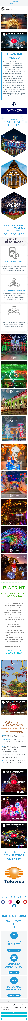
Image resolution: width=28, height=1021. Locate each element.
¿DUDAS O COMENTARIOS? (14, 965)
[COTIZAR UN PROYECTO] (14, 935)
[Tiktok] (18, 902)
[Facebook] (3, 902)
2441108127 (16, 2)
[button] (3, 679)
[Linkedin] (14, 906)
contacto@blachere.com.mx (14, 4)
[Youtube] (25, 902)
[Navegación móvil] (26, 9)
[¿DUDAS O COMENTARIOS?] (14, 958)
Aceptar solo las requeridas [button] (14, 1015)
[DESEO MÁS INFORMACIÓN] (14, 980)
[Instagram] (10, 902)
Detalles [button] (14, 1019)
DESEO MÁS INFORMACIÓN (14, 988)
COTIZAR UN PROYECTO (14, 943)
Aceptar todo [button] (14, 1012)
